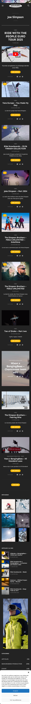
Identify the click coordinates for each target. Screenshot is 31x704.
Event (22, 456)
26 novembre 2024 (15, 244)
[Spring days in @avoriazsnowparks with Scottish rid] (8, 535)
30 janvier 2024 (14, 557)
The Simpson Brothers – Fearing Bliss (15, 416)
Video (15, 30)
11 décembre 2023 (14, 592)
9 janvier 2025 (15, 193)
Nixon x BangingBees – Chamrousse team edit (15, 368)
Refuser (15, 695)
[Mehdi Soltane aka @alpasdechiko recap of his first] (22, 506)
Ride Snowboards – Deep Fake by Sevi (18, 589)
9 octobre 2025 (15, 151)
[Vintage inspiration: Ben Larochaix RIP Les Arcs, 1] (22, 535)
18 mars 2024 (15, 291)
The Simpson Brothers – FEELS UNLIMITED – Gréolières (15, 239)
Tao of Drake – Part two (15, 331)
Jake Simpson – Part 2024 (15, 191)
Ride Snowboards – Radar (18, 572)
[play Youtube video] (15, 54)
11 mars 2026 (16, 42)
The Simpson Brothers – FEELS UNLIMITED (15, 287)
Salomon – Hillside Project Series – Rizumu (18, 580)
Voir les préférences (15, 700)
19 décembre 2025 (15, 107)
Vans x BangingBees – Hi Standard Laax (15, 459)
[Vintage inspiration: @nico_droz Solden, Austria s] (8, 520)
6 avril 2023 (15, 463)
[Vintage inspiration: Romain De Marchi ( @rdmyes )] (8, 506)
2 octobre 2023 (15, 420)
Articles (5, 659)
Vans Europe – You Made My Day (15, 104)
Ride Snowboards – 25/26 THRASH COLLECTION (15, 147)
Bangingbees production (15, 360)
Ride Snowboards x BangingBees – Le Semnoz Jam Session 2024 (18, 563)
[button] (28, 672)
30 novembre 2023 (15, 333)
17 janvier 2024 (14, 566)
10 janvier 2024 (14, 574)
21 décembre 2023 (14, 583)
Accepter (15, 691)
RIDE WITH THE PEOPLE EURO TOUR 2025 (15, 36)
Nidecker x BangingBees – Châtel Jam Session (18, 554)
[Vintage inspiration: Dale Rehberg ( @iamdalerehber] (22, 520)
